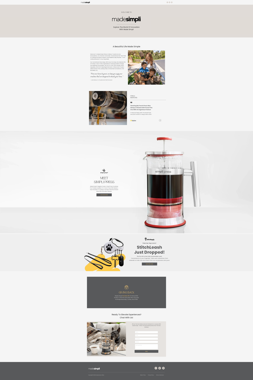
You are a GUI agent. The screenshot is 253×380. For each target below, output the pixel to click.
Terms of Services (160, 375)
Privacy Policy (151, 375)
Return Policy (143, 375)
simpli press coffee (100, 375)
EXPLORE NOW (104, 195)
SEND (146, 351)
